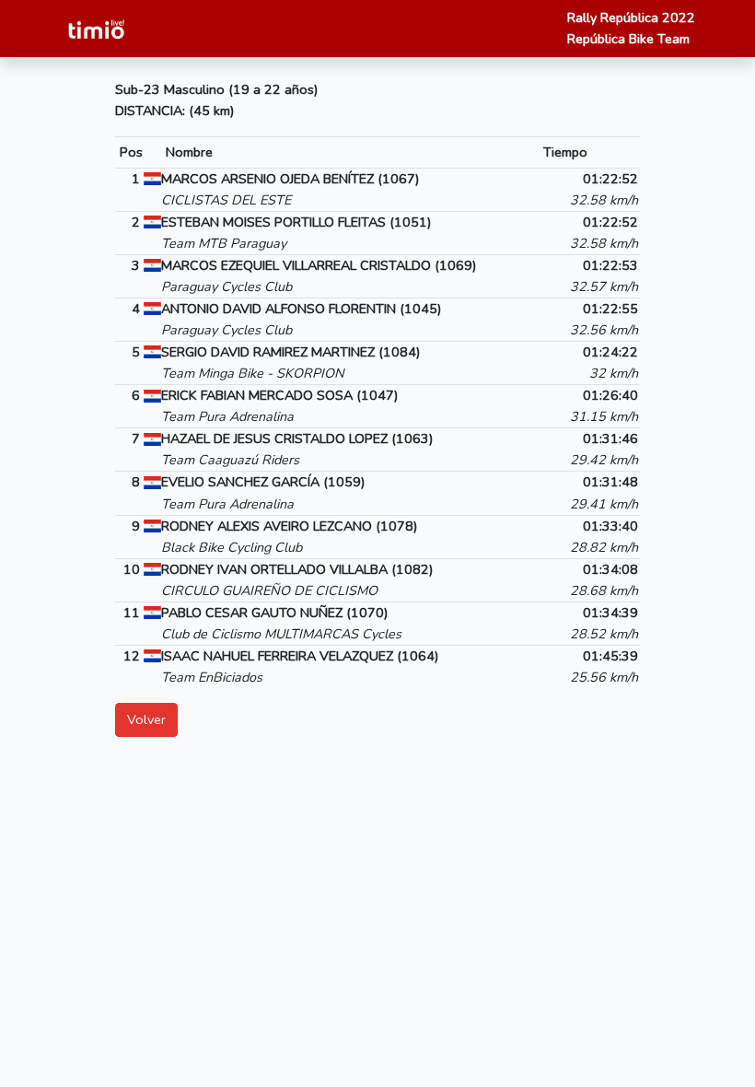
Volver (146, 719)
